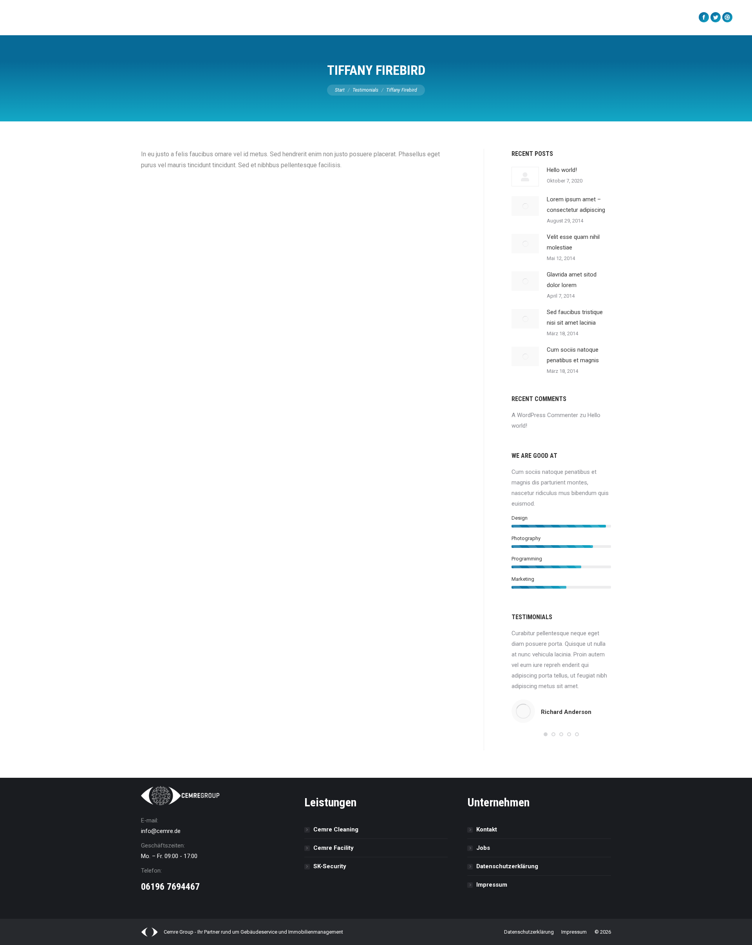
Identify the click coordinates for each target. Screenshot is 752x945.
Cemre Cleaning (335, 829)
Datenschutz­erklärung (507, 866)
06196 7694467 (170, 886)
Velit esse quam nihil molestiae (573, 242)
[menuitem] (146, 17)
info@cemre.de (161, 831)
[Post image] (525, 176)
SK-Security (329, 866)
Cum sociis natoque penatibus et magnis (573, 355)
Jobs (483, 847)
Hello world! (562, 169)
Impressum (491, 884)
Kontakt (486, 829)
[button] (546, 734)
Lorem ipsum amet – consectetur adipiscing (576, 204)
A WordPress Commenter (545, 415)
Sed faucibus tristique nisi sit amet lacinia (575, 317)
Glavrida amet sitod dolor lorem (572, 280)
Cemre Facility (333, 847)
